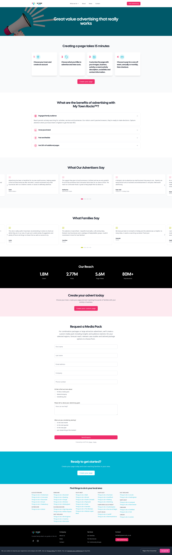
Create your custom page (86, 308)
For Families (91, 535)
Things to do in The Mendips (84, 509)
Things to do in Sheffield (127, 509)
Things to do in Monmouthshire (107, 516)
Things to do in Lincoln (127, 495)
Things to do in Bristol (82, 497)
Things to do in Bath (82, 495)
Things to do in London (127, 517)
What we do (73, 3)
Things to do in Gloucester (39, 499)
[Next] (164, 185)
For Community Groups (94, 542)
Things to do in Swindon (83, 506)
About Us (62, 535)
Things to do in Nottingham (128, 497)
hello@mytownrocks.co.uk (123, 535)
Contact (97, 3)
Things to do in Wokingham (62, 504)
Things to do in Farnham (105, 495)
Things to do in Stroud (38, 502)
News (90, 3)
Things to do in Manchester (128, 504)
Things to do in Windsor (61, 502)
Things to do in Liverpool (127, 502)
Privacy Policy (51, 551)
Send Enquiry (86, 437)
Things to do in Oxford (38, 509)
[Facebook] (33, 541)
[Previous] (7, 185)
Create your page (86, 82)
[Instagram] (37, 541)
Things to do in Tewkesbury (40, 504)
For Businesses (91, 539)
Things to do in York (126, 512)
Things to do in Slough (60, 499)
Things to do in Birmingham (62, 516)
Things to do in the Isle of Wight (107, 509)
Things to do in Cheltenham (40, 495)
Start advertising (134, 3)
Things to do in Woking (105, 499)
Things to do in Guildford (105, 497)
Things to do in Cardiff (104, 514)
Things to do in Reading (61, 497)
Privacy (90, 442)
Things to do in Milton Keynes (62, 511)
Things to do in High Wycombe (63, 509)
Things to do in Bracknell (61, 495)
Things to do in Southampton (106, 507)
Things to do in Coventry (61, 519)
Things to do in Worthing (105, 502)
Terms (94, 442)
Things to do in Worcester (61, 521)
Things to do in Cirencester (40, 497)
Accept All (165, 551)
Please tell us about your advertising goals (67, 403)
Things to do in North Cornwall (85, 499)
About (84, 3)
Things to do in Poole (82, 504)
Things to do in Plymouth (83, 502)
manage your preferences (75, 551)
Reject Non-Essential (149, 551)
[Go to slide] (82, 247)
